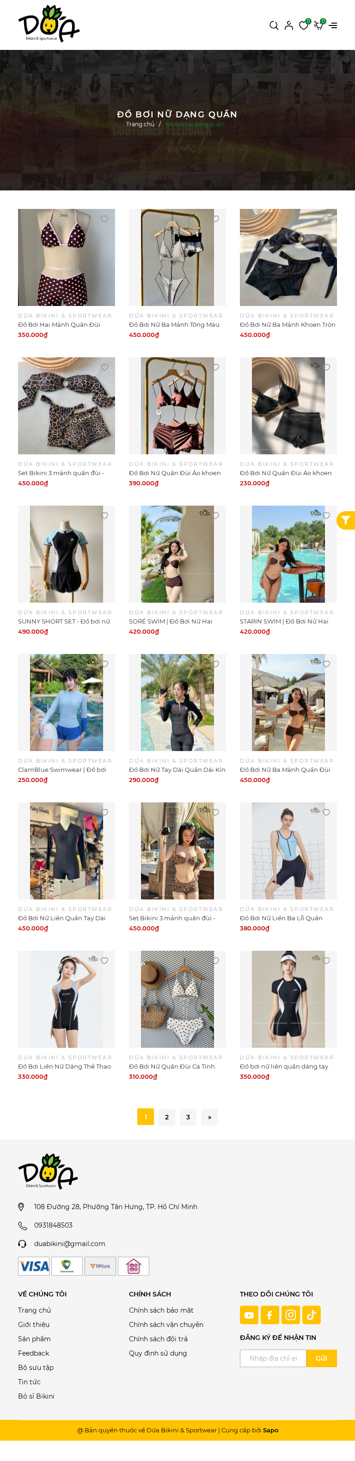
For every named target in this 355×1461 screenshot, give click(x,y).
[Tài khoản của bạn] (289, 24)
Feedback (33, 1353)
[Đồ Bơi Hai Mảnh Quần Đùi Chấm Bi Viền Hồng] (66, 257)
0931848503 (53, 1225)
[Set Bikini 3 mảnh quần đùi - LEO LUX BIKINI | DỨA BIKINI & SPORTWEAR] (66, 405)
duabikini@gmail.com (69, 1244)
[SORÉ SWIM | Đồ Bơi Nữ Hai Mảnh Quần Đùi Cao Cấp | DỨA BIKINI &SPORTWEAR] (177, 554)
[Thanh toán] (33, 1266)
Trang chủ (34, 1310)
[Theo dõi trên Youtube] (250, 1314)
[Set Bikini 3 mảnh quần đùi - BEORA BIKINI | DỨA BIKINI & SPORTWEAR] (177, 850)
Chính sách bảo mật (161, 1310)
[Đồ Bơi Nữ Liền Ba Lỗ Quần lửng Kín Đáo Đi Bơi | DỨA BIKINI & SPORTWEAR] (288, 850)
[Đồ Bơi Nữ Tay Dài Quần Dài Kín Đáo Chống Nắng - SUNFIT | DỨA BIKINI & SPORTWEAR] (177, 702)
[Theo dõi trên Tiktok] (311, 1314)
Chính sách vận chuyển (166, 1324)
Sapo (270, 1430)
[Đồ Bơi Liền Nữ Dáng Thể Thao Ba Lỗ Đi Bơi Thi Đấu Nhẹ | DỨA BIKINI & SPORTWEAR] (66, 999)
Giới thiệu (33, 1324)
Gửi (321, 1358)
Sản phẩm (34, 1339)
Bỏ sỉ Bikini (36, 1396)
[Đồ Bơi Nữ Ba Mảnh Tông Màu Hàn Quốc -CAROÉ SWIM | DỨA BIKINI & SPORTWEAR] (177, 257)
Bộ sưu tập (36, 1367)
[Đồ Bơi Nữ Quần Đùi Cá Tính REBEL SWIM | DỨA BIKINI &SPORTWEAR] (177, 999)
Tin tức (29, 1382)
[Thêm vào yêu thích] (104, 218)
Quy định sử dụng (158, 1353)
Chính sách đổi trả (158, 1339)
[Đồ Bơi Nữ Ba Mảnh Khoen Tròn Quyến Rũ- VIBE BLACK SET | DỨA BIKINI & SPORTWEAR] (288, 257)
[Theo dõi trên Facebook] (271, 1314)
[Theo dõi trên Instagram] (292, 1314)
